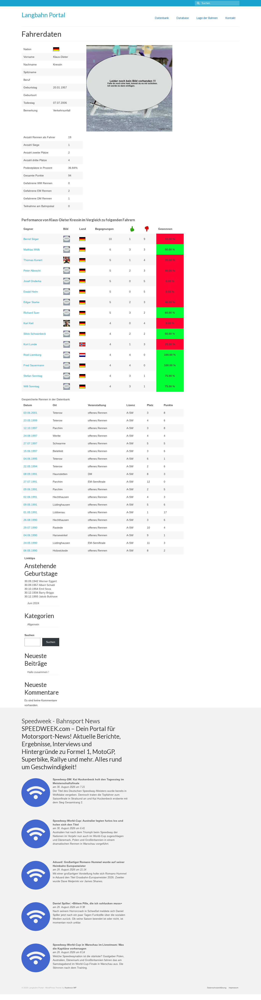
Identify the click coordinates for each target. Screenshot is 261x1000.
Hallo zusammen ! (38, 672)
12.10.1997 (30, 428)
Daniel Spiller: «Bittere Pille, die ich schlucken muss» (87, 903)
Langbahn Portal (43, 15)
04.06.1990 (30, 535)
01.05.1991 (30, 512)
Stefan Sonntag (33, 375)
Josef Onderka (32, 281)
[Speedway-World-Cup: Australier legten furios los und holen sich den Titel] (35, 833)
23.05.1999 (30, 420)
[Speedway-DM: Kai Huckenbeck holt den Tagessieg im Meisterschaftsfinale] (35, 792)
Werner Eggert (48, 581)
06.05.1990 (30, 550)
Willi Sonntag (31, 386)
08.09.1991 (30, 474)
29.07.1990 (30, 527)
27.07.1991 (30, 481)
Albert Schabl (47, 584)
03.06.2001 (30, 412)
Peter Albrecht (32, 270)
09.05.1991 (30, 504)
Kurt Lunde (30, 344)
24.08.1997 (30, 435)
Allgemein (33, 624)
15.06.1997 (30, 451)
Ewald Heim (31, 291)
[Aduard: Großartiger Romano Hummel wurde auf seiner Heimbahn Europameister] (35, 875)
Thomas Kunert (33, 260)
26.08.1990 (30, 519)
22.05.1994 (30, 466)
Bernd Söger (31, 239)
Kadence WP (70, 988)
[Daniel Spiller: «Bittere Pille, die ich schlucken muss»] (35, 916)
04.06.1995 (30, 458)
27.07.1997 (30, 443)
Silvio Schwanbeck (35, 333)
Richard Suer (31, 312)
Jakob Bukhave (48, 596)
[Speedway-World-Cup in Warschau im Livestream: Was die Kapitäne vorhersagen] (35, 957)
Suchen (29, 635)
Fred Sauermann (34, 365)
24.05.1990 (30, 542)
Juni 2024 (33, 603)
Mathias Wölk (32, 249)
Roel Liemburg (32, 354)
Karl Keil (28, 323)
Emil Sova (45, 588)
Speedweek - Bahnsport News (61, 721)
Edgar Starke (31, 302)
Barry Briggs (46, 592)
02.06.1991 (30, 496)
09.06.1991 (30, 489)
